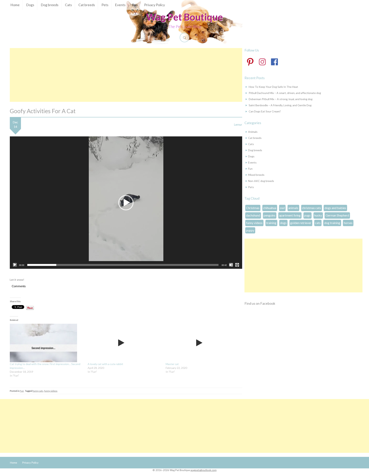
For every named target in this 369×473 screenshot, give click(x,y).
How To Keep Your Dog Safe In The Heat (273, 86)
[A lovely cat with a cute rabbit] (125, 343)
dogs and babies (335, 208)
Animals (253, 131)
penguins (269, 215)
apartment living (290, 215)
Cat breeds (86, 5)
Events (120, 5)
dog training (332, 223)
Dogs (30, 5)
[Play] (15, 265)
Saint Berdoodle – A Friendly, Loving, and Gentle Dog (280, 105)
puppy (250, 230)
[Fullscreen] (237, 265)
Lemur (238, 124)
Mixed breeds (256, 174)
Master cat (172, 364)
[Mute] (231, 265)
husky (318, 215)
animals (293, 208)
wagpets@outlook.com (203, 470)
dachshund (253, 215)
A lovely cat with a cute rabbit (105, 364)
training (271, 223)
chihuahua (269, 208)
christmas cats (311, 208)
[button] (126, 202)
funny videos (50, 390)
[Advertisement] (126, 75)
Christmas (252, 208)
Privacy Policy (154, 5)
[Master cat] (203, 343)
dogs (283, 223)
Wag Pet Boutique (184, 16)
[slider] (123, 265)
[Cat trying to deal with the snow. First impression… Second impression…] (47, 343)
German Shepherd (337, 215)
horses (348, 223)
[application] (126, 202)
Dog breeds (49, 5)
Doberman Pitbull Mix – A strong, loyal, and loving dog (280, 99)
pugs (307, 215)
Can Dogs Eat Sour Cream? (265, 111)
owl (282, 208)
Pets (104, 5)
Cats (68, 5)
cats (318, 223)
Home (15, 5)
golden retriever (300, 223)
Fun (135, 5)
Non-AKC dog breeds (261, 181)
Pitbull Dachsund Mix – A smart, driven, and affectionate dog (285, 93)
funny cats (38, 390)
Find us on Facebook (259, 303)
